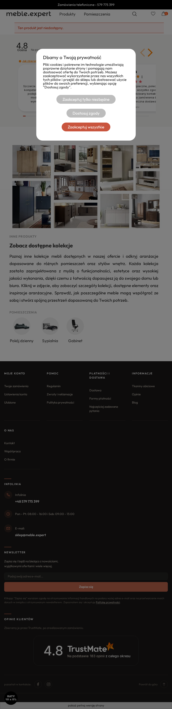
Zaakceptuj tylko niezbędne (86, 99)
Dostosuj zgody (86, 113)
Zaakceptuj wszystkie (86, 126)
